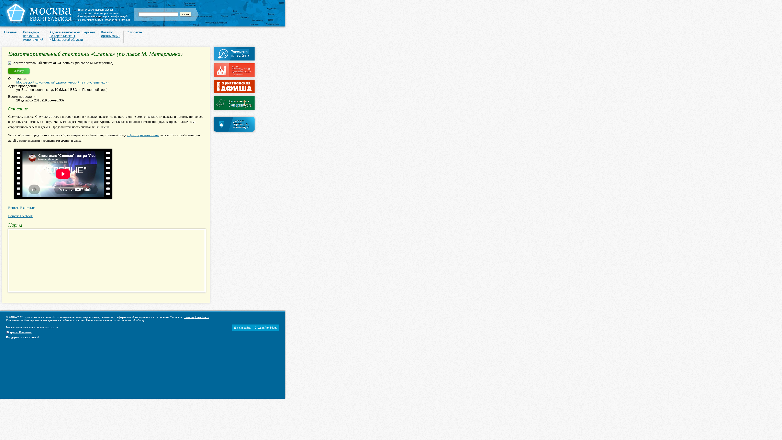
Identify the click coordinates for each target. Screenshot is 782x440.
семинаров (103, 16)
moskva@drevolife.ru (196, 317)
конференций (119, 16)
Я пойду (19, 71)
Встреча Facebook (20, 216)
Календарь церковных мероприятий (33, 36)
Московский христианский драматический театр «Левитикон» (62, 82)
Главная (10, 32)
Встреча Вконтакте (21, 207)
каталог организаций (117, 19)
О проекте (134, 32)
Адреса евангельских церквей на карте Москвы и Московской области (72, 36)
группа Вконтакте (21, 332)
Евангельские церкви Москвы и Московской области (96, 11)
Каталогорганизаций (110, 34)
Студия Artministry (266, 327)
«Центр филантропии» (143, 135)
